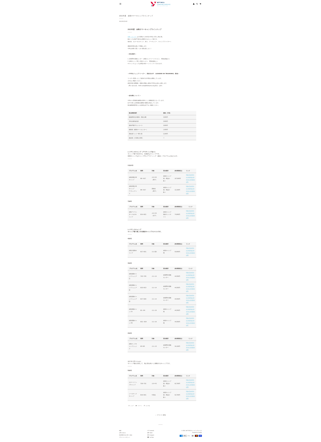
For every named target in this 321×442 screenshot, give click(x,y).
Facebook (151, 430)
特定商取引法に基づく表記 (125, 435)
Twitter (150, 432)
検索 (120, 430)
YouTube (151, 437)
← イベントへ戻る (160, 415)
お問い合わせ (122, 432)
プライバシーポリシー (124, 437)
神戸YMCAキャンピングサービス (194, 430)
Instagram (151, 435)
